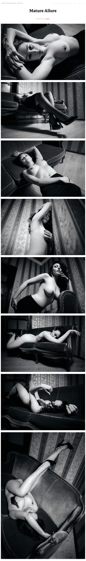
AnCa (48, 19)
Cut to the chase (56, 3)
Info (83, 3)
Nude (75, 3)
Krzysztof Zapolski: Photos (12, 3)
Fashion (64, 3)
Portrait (70, 3)
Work (79, 3)
